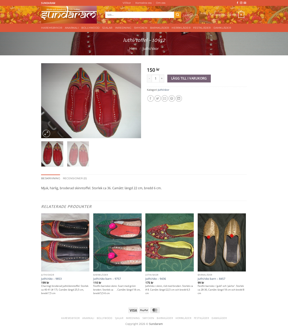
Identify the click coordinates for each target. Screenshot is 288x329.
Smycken (140, 27)
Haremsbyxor (51, 27)
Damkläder (222, 27)
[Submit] (177, 15)
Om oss (160, 2)
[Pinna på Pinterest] (171, 98)
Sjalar (107, 27)
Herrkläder (181, 27)
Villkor (127, 2)
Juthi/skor (151, 48)
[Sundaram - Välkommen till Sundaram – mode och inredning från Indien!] (70, 15)
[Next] (134, 100)
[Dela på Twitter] (157, 98)
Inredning (123, 27)
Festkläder (202, 27)
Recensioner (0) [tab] (75, 178)
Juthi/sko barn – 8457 (211, 279)
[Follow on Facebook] (237, 3)
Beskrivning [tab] (50, 178)
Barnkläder (159, 27)
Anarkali (72, 27)
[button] (190, 15)
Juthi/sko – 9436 (155, 279)
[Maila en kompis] (164, 98)
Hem (133, 48)
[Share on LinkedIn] (179, 98)
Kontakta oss (143, 2)
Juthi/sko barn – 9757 (107, 279)
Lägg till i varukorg (189, 78)
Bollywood (90, 27)
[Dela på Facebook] (150, 98)
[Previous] (48, 100)
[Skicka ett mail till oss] (245, 3)
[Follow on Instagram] (241, 3)
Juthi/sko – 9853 (51, 279)
